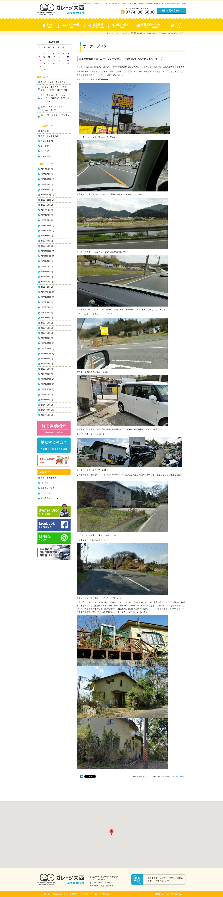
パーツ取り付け (47, 483)
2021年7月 (45, 271)
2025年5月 (45, 174)
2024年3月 (45, 189)
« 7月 (44, 70)
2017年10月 (46, 389)
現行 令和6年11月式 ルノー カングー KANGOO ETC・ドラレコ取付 (55, 98)
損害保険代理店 (47, 488)
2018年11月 (46, 348)
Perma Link (180, 776)
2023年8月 (45, 205)
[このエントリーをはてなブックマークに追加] (81, 776)
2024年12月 (46, 179)
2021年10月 (46, 256)
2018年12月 (46, 343)
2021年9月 (45, 261)
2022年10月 (46, 230)
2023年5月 (45, 215)
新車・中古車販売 (48, 478)
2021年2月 (45, 282)
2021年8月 (45, 266)
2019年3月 (45, 333)
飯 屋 (44, 151)
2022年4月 (45, 241)
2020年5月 (45, 323)
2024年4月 (45, 184)
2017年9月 (45, 394)
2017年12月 (46, 379)
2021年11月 (46, 251)
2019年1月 (45, 338)
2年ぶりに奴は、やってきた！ (54, 82)
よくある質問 (46, 493)
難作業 (44, 131)
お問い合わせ (106, 894)
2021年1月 (45, 287)
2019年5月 (45, 328)
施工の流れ (57, 894)
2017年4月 (45, 410)
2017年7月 (45, 400)
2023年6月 (45, 210)
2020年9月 (45, 302)
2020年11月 (46, 297)
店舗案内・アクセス (49, 498)
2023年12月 (46, 195)
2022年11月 (46, 225)
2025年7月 (45, 169)
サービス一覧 (44, 894)
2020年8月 (45, 307)
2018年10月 (46, 353)
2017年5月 (45, 405)
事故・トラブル (47, 136)
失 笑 (44, 146)
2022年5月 (45, 236)
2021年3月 (45, 277)
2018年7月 (45, 358)
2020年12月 (46, 292)
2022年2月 (45, 246)
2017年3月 (45, 415)
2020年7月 (45, 312)
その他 (44, 156)
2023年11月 (46, 200)
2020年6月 (45, 318)
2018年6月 (45, 364)
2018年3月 (45, 369)
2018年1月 (45, 374)
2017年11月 (46, 384)
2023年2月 (45, 220)
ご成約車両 (46, 141)
